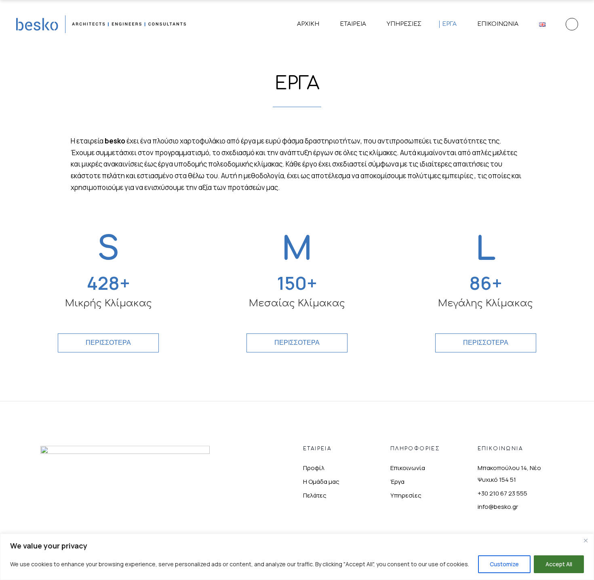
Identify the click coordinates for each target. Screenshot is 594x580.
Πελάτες (314, 495)
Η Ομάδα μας (321, 481)
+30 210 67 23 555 (502, 493)
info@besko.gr (498, 506)
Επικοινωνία (407, 468)
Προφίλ (313, 468)
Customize (504, 564)
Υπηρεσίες (405, 495)
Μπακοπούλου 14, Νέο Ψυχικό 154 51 (509, 474)
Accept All (559, 564)
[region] (297, 557)
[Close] (585, 540)
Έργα (397, 481)
